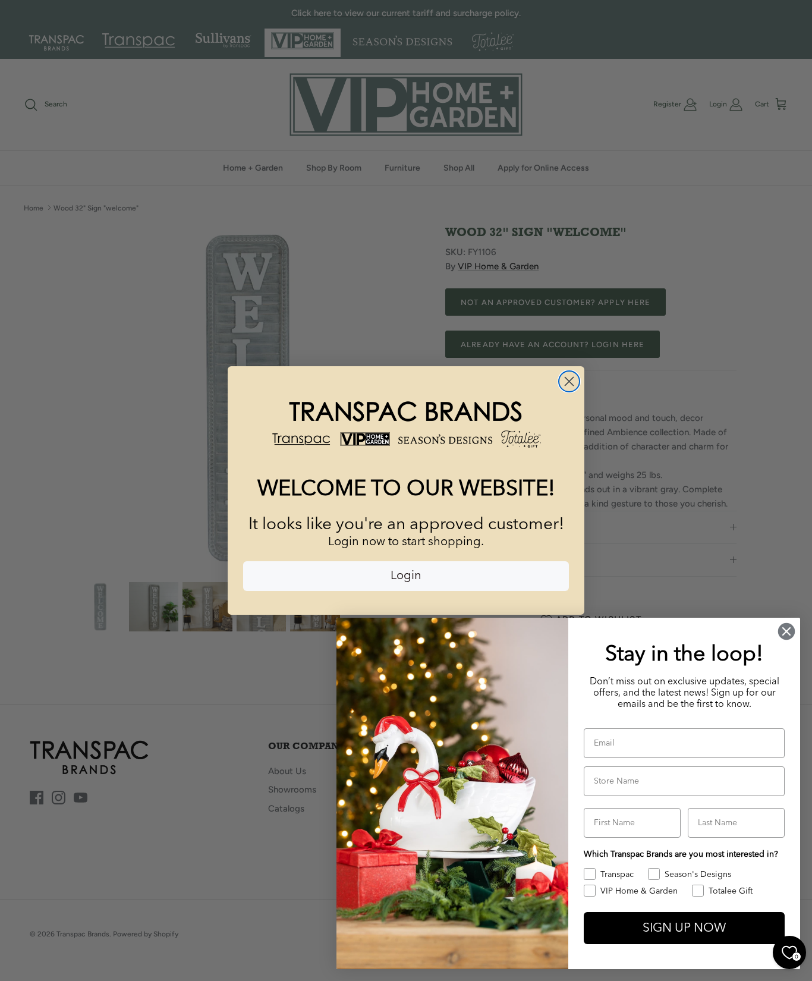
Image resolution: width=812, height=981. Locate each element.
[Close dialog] (569, 381)
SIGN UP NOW (684, 928)
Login (406, 576)
